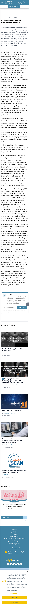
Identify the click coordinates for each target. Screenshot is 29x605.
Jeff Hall (6, 474)
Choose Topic (12, 6)
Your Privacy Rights (14, 544)
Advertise (14, 529)
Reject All (14, 597)
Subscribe (21, 307)
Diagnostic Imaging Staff (10, 353)
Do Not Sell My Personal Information (14, 538)
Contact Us (14, 533)
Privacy (14, 540)
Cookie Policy (13, 590)
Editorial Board (14, 536)
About (14, 531)
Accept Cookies (14, 602)
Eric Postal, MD (8, 444)
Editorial (14, 534)
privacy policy (8, 312)
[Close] (27, 572)
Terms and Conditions (14, 542)
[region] (14, 587)
